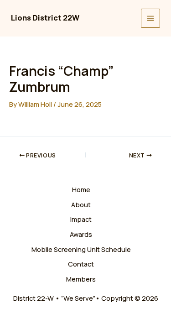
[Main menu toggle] (150, 18)
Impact (81, 219)
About (81, 204)
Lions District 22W (45, 18)
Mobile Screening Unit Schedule (81, 249)
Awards (81, 234)
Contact (81, 263)
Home (81, 189)
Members (81, 278)
